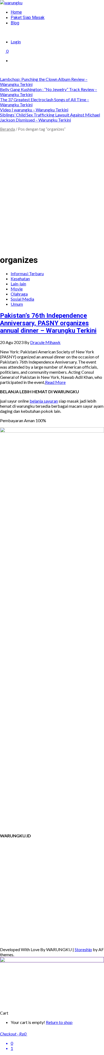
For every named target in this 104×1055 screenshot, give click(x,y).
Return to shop (59, 1022)
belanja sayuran (44, 400)
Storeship (83, 949)
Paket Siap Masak (28, 17)
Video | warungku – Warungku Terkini (34, 109)
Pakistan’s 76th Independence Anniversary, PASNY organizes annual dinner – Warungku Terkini (48, 323)
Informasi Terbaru (27, 273)
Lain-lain (18, 283)
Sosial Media (22, 298)
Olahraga (19, 293)
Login (16, 41)
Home (16, 12)
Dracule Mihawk (45, 342)
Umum (17, 304)
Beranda (7, 129)
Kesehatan (20, 278)
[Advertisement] (52, 197)
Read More (55, 382)
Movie (17, 288)
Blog (15, 22)
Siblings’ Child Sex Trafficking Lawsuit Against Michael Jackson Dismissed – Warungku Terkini (50, 117)
